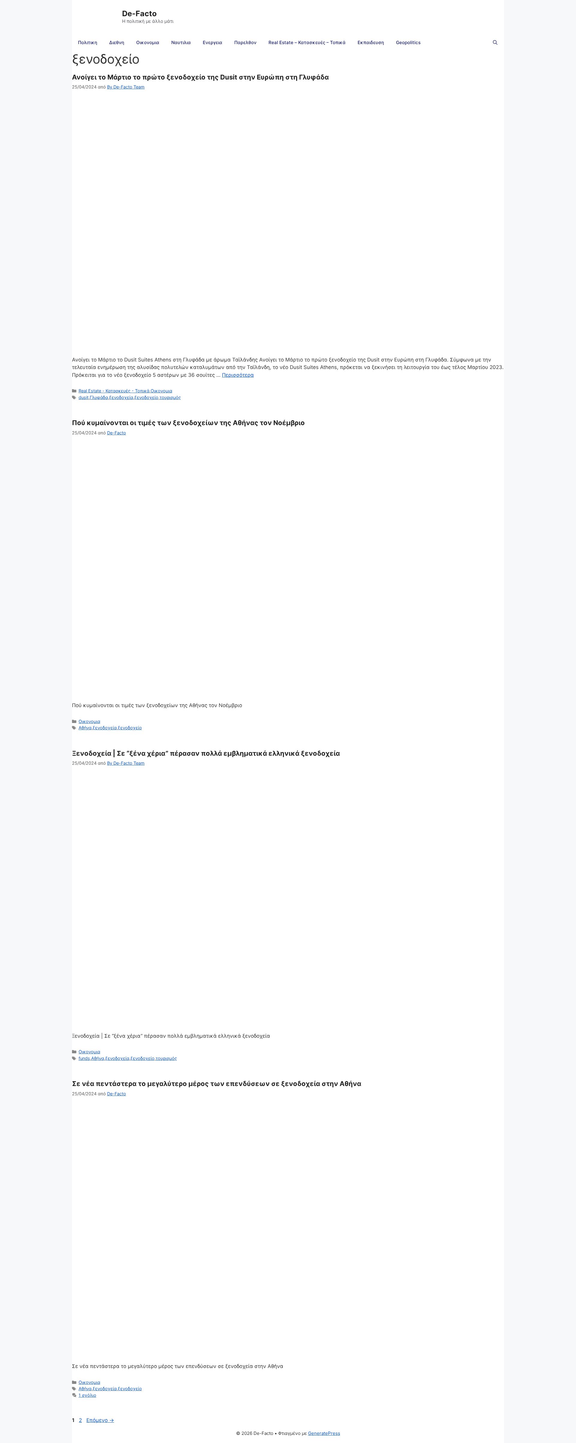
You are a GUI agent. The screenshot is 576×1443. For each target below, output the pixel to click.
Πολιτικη (87, 42)
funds (84, 1058)
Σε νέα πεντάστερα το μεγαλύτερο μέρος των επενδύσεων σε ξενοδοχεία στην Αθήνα (216, 1084)
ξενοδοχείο (146, 397)
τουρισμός (170, 397)
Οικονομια (147, 42)
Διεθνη (116, 42)
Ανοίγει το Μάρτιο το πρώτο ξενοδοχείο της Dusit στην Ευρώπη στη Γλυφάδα (200, 77)
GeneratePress (324, 1433)
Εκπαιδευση (371, 42)
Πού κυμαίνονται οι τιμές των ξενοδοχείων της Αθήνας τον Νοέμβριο (188, 423)
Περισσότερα (238, 375)
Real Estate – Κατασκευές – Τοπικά (307, 42)
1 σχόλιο (87, 1395)
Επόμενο (100, 1420)
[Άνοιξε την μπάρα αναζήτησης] (495, 43)
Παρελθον (245, 42)
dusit (83, 397)
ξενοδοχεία (121, 397)
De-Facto (139, 13)
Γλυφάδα (99, 397)
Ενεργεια (212, 42)
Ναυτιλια (181, 42)
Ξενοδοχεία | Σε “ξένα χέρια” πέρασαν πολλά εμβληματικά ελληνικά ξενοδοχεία (206, 753)
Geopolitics (408, 42)
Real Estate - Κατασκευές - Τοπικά (114, 390)
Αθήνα (85, 727)
